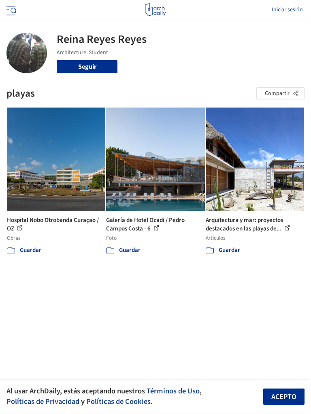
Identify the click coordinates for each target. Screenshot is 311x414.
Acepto (283, 397)
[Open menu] (10, 9)
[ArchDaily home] (155, 9)
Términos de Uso (173, 391)
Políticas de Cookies (118, 401)
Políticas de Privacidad (42, 401)
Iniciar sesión (287, 10)
